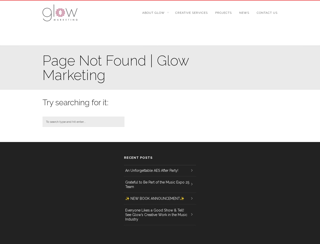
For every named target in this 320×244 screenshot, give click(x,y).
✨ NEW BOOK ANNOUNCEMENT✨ (154, 198)
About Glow (153, 12)
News (244, 12)
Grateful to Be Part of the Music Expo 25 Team (157, 184)
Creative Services (191, 12)
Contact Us (267, 12)
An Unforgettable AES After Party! (151, 170)
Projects (223, 12)
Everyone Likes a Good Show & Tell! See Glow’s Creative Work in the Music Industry (156, 214)
